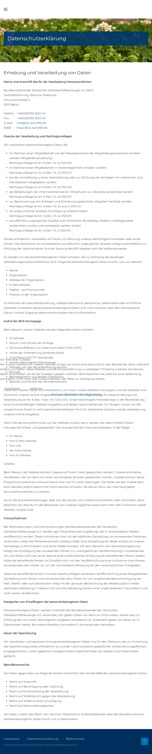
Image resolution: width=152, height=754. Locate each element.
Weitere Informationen (67, 394)
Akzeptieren (12, 388)
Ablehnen (36, 388)
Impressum (93, 394)
